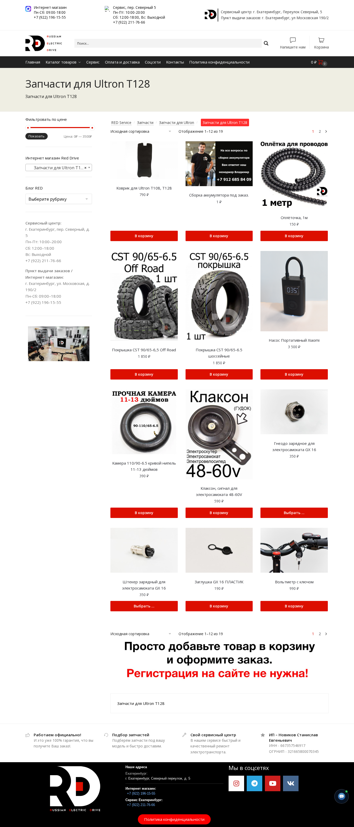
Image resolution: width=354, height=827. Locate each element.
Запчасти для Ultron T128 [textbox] (57, 168)
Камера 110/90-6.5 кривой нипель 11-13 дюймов (144, 466)
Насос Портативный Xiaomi (294, 340)
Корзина (321, 47)
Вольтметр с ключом (294, 581)
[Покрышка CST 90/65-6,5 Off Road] (144, 296)
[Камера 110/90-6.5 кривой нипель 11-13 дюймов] (144, 421)
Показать (37, 136)
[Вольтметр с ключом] (294, 550)
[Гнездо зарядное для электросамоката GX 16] (294, 411)
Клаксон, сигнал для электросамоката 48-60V (219, 491)
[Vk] (291, 783)
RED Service (121, 122)
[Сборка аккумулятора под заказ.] (219, 163)
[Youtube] (272, 783)
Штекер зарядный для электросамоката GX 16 (144, 585)
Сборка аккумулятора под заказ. (219, 195)
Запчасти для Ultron (176, 122)
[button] (174, 819)
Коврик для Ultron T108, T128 (144, 188)
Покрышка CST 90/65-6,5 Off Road (144, 349)
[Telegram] (254, 783)
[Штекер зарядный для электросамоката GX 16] (144, 550)
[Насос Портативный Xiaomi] (294, 291)
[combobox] (58, 167)
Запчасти (145, 122)
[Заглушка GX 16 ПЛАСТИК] (219, 550)
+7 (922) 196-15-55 (43, 302)
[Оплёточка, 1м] (294, 175)
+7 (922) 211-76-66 (43, 260)
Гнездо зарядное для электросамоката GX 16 (294, 446)
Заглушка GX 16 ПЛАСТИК (219, 581)
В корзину (144, 235)
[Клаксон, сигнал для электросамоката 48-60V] (219, 434)
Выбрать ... (294, 512)
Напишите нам (293, 47)
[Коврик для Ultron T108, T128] (144, 160)
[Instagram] (236, 783)
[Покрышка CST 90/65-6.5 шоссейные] (219, 296)
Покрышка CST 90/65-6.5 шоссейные (219, 353)
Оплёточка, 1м (294, 217)
